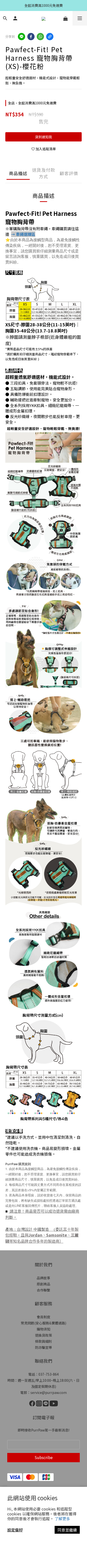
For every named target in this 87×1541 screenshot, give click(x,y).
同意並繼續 (67, 1530)
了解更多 (62, 1518)
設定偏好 (15, 1530)
